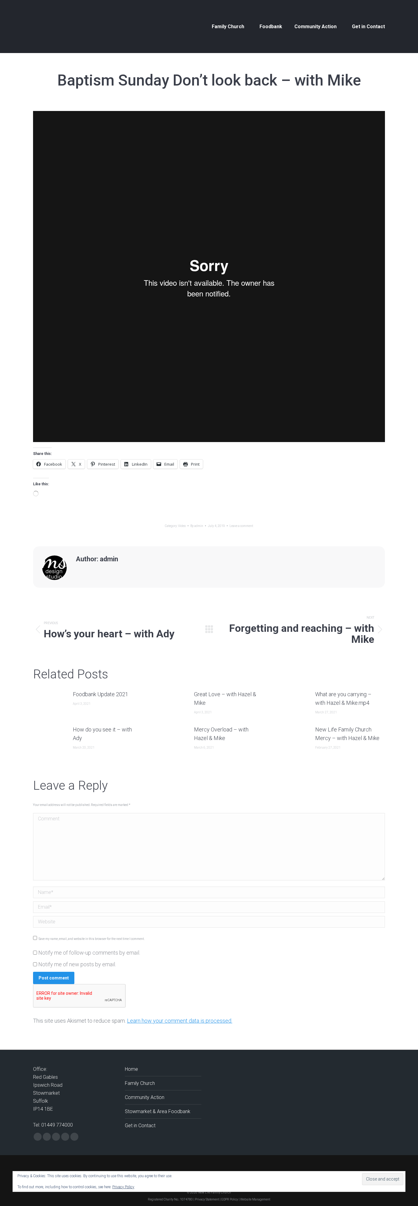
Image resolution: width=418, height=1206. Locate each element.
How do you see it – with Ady (102, 733)
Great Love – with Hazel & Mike (225, 698)
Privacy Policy (123, 1187)
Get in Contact (140, 1125)
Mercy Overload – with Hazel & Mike (221, 733)
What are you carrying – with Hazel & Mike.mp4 (343, 698)
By (196, 526)
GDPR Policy (229, 1199)
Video (182, 526)
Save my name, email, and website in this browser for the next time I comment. (91, 939)
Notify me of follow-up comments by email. (89, 952)
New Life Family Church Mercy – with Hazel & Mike (347, 733)
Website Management (255, 1199)
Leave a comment (241, 526)
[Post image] (50, 704)
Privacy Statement (207, 1199)
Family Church (140, 1083)
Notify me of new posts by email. (77, 964)
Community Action (144, 1097)
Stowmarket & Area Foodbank (157, 1111)
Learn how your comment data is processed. (179, 1020)
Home (131, 1069)
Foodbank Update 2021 (100, 694)
